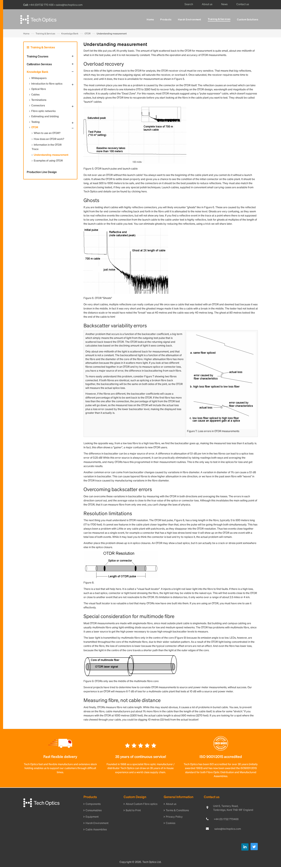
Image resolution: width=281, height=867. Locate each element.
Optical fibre (38, 89)
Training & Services (45, 33)
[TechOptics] (38, 20)
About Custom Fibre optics (141, 803)
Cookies (170, 823)
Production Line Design (42, 172)
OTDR (88, 33)
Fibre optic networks (43, 111)
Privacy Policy (174, 816)
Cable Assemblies (96, 829)
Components (93, 803)
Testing (35, 121)
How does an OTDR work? (49, 139)
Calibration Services (39, 64)
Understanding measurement (51, 154)
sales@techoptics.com (227, 828)
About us (171, 803)
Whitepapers (38, 78)
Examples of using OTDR (48, 160)
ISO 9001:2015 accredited (221, 756)
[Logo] (41, 802)
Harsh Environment (97, 823)
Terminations (38, 99)
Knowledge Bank (69, 33)
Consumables (94, 810)
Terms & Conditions (177, 810)
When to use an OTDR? (47, 133)
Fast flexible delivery (60, 756)
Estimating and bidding (45, 116)
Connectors (38, 105)
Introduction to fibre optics (46, 83)
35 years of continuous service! (140, 756)
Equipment (92, 816)
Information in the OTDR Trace (47, 147)
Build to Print (133, 810)
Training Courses (37, 56)
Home (26, 33)
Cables (35, 94)
